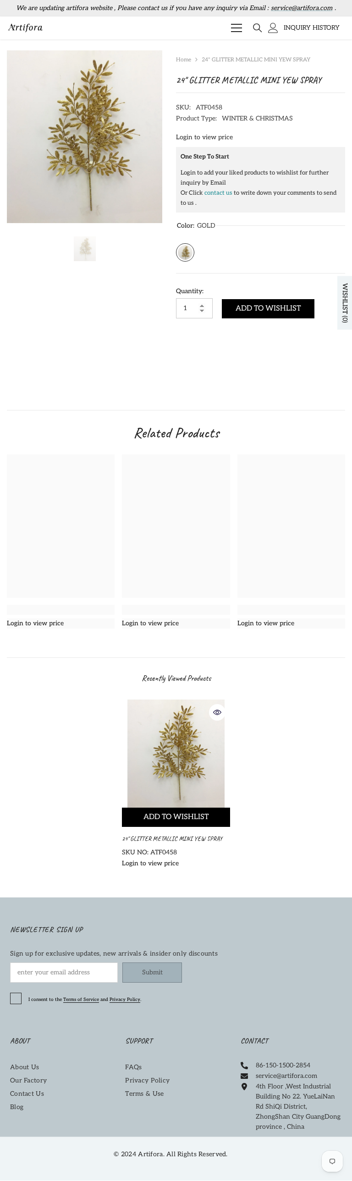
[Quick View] (217, 712)
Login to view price (204, 137)
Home (183, 59)
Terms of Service (81, 999)
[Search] (257, 27)
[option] (84, 136)
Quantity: (190, 291)
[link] (61, 610)
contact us (218, 193)
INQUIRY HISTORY (312, 28)
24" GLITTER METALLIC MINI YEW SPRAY (173, 838)
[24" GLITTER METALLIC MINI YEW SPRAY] (176, 754)
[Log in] (273, 28)
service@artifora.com (301, 8)
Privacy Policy (125, 999)
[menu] (236, 27)
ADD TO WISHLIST (268, 308)
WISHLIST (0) (345, 303)
